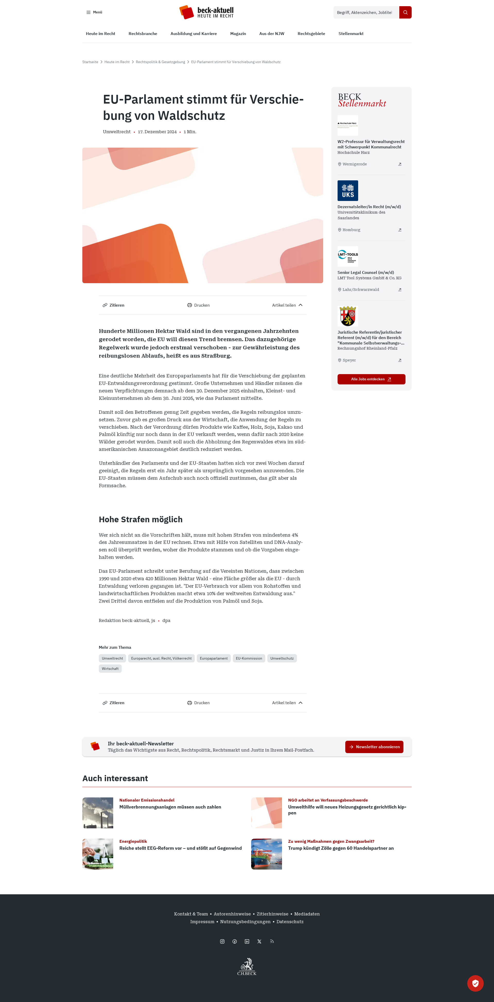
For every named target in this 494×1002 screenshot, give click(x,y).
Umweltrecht (112, 658)
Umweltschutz (282, 658)
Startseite (90, 62)
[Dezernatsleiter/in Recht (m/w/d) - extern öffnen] (399, 229)
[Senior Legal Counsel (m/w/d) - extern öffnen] (399, 289)
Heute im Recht (117, 62)
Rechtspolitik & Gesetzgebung (160, 62)
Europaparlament (214, 658)
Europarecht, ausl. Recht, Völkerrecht (161, 658)
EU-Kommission (249, 658)
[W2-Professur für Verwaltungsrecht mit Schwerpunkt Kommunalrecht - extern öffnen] (399, 164)
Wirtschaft (110, 668)
